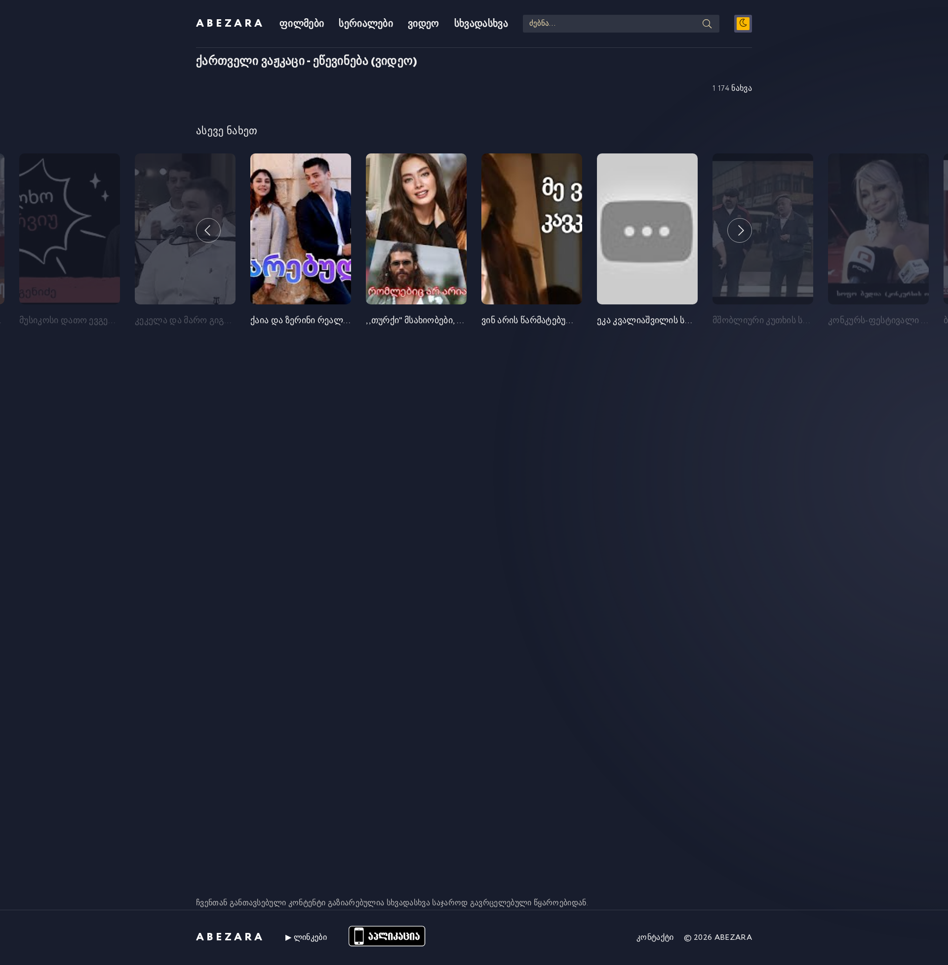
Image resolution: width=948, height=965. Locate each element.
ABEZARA (230, 24)
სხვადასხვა (481, 24)
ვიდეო (423, 24)
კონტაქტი (655, 937)
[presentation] (208, 230)
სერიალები (366, 24)
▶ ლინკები (306, 937)
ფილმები (301, 24)
